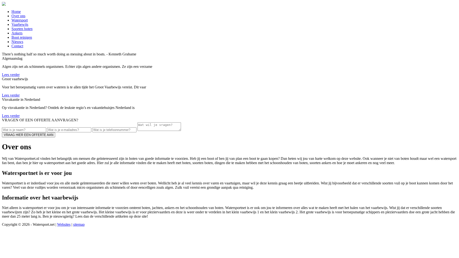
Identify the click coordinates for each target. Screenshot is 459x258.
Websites (64, 224)
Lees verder (11, 75)
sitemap (79, 224)
